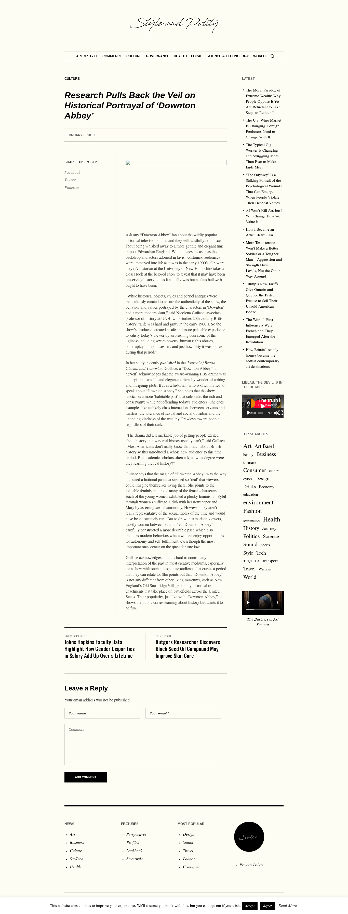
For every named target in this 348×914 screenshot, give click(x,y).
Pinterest (71, 187)
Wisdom (265, 569)
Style (248, 552)
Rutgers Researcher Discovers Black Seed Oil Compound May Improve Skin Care (188, 648)
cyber (247, 478)
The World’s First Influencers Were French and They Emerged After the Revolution (260, 330)
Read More (287, 905)
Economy (266, 486)
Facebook (72, 172)
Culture (72, 79)
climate (250, 462)
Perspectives (136, 834)
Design (262, 478)
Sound (250, 544)
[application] (263, 406)
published (168, 362)
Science (271, 536)
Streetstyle (134, 858)
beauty (248, 454)
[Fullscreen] (280, 412)
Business (266, 454)
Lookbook (134, 850)
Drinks (249, 486)
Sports (265, 544)
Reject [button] (267, 905)
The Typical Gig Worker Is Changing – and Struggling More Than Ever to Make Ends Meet (263, 155)
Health (271, 519)
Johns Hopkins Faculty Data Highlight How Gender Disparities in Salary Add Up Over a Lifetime (99, 648)
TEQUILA (251, 560)
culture (274, 470)
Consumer (254, 470)
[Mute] (276, 412)
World (249, 576)
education (250, 494)
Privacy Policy (251, 864)
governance (251, 520)
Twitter (70, 179)
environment (258, 502)
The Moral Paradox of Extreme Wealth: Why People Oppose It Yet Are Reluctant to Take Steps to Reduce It (263, 101)
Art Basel (264, 445)
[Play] (248, 412)
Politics (251, 536)
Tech (261, 552)
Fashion (252, 510)
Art (247, 445)
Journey (269, 528)
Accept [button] (250, 905)
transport (270, 561)
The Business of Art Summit (262, 621)
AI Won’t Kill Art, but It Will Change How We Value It (265, 216)
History (251, 527)
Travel (249, 568)
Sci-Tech (76, 858)
